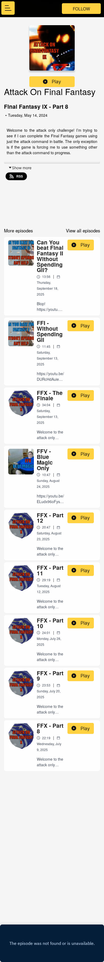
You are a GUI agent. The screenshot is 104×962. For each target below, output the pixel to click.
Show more (21, 167)
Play (56, 81)
